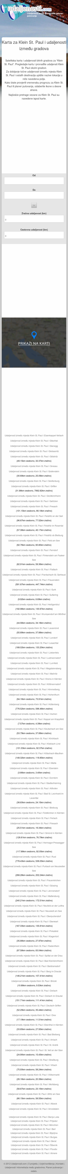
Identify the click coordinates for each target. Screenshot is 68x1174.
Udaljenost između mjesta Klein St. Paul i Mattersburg (34, 895)
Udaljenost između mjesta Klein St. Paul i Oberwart (34, 921)
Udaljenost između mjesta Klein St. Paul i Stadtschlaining (34, 782)
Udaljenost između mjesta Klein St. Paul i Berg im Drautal (34, 971)
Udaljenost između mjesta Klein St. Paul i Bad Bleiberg (34, 1034)
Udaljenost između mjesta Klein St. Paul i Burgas (34, 1136)
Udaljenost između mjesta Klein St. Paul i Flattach (34, 569)
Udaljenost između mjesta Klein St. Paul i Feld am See (34, 540)
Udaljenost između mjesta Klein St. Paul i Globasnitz (34, 451)
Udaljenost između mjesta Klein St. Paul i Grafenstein (34, 471)
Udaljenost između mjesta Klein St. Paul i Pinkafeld (34, 930)
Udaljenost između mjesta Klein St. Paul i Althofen (34, 788)
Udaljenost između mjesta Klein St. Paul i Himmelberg (34, 689)
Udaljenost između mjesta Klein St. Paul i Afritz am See (34, 1093)
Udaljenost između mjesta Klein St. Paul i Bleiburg (34, 807)
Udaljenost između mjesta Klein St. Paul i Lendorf (34, 637)
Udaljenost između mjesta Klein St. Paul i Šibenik (34, 1145)
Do (34, 189)
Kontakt (59, 1163)
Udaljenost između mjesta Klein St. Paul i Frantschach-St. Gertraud (34, 574)
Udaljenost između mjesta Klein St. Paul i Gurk (34, 589)
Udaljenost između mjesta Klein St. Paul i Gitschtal (34, 440)
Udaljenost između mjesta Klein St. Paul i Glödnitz (34, 456)
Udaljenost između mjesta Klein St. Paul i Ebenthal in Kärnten (34, 1024)
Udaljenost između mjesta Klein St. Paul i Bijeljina (34, 1132)
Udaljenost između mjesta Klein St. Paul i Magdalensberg (34, 668)
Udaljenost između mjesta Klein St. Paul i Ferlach (34, 818)
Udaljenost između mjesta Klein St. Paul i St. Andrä (34, 1044)
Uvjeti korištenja (47, 1163)
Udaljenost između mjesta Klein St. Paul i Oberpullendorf (34, 916)
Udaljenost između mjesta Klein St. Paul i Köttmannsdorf (34, 684)
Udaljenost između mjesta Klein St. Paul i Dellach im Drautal (34, 995)
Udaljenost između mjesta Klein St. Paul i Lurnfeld (34, 663)
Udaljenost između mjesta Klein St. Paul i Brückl (34, 980)
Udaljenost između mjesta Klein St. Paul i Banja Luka (34, 1116)
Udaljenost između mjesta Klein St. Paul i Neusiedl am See (34, 910)
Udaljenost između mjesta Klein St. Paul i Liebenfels (34, 652)
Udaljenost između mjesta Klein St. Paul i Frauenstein (34, 579)
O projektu (33, 1163)
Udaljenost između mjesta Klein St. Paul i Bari (34, 1128)
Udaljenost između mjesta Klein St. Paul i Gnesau (34, 465)
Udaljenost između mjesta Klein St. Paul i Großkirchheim (34, 495)
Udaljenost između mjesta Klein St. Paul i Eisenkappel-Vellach (34, 435)
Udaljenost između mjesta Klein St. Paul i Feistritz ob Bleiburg (34, 535)
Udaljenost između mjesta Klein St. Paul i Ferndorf (34, 550)
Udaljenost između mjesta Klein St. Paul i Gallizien (34, 501)
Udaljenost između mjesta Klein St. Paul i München (34, 1124)
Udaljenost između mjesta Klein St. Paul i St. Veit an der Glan (34, 1050)
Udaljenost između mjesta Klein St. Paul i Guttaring (34, 594)
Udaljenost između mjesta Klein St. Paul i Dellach (34, 990)
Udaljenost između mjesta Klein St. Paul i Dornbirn (34, 777)
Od (34, 175)
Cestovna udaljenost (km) (34, 229)
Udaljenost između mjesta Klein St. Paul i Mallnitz (34, 673)
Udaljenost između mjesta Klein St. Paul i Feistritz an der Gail (34, 515)
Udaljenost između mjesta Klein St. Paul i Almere (34, 1153)
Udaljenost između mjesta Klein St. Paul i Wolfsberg (34, 1084)
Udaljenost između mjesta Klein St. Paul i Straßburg (34, 1059)
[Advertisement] (34, 137)
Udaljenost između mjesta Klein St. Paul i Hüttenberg (34, 704)
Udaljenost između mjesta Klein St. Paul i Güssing (34, 885)
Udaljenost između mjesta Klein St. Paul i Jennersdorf (34, 890)
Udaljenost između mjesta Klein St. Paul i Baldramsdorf (34, 966)
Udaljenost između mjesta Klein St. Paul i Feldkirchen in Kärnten (34, 812)
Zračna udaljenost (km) (34, 213)
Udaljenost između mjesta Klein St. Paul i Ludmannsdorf (34, 657)
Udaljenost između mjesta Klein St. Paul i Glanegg (34, 445)
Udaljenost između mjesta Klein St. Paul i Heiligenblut (34, 604)
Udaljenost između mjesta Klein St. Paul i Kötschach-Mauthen (34, 753)
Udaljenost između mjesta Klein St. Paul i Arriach (34, 1039)
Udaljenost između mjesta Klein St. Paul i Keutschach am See (34, 728)
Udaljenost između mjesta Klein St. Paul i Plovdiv (34, 1149)
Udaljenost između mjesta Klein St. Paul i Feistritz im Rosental (34, 525)
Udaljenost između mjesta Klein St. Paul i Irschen (34, 713)
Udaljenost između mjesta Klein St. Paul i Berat (34, 1140)
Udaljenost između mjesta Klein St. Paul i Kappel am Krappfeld (34, 719)
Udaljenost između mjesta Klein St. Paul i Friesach (34, 823)
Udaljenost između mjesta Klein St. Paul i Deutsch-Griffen (34, 1005)
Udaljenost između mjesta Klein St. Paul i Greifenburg (34, 480)
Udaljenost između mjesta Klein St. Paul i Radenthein (34, 945)
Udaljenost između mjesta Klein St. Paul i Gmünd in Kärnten (34, 832)
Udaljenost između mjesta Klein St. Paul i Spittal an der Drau (34, 955)
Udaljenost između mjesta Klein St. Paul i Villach (34, 1064)
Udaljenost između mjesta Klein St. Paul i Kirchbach (34, 738)
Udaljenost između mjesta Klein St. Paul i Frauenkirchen (34, 880)
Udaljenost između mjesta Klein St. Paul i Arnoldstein (34, 1108)
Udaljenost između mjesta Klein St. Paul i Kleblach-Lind (34, 743)
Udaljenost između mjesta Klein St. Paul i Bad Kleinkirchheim (34, 960)
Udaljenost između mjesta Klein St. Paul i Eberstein (34, 768)
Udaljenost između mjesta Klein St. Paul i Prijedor (34, 1120)
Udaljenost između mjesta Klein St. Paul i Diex (34, 1015)
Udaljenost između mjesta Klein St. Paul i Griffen (34, 486)
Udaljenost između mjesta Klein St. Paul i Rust (34, 856)
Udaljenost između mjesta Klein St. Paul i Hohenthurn (34, 694)
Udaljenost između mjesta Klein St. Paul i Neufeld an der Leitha (34, 905)
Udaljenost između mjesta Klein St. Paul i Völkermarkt (34, 1074)
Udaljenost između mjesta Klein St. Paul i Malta (34, 762)
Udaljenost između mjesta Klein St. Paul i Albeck (34, 1103)
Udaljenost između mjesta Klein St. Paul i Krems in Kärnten (34, 678)
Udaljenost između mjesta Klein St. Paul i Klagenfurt (34, 936)
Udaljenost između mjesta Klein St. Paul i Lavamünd (34, 627)
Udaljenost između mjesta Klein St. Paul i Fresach (34, 506)
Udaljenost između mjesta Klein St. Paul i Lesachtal (34, 642)
